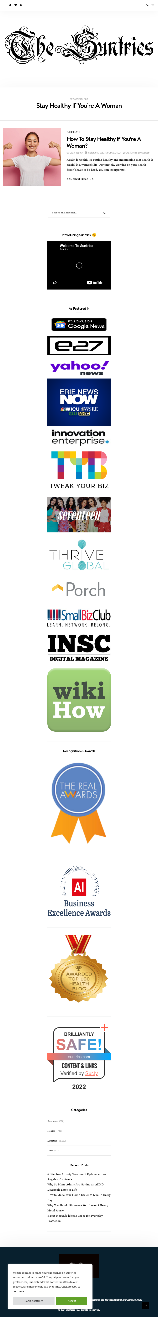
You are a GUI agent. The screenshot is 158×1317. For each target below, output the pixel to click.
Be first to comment (137, 152)
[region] (50, 1286)
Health (74, 132)
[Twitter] (10, 5)
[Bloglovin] (16, 5)
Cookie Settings (33, 1301)
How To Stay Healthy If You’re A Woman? (103, 142)
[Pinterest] (21, 5)
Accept (72, 1301)
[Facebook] (5, 5)
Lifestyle (52, 1140)
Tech (50, 1150)
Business (52, 1121)
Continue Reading (80, 179)
